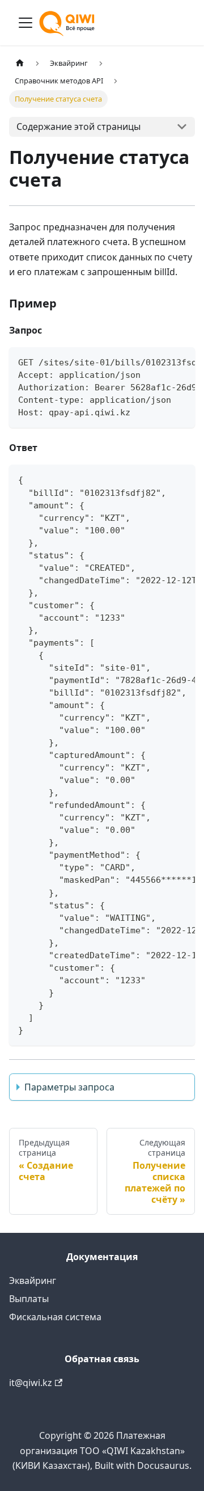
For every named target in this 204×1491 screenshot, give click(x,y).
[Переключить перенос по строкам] (160, 361)
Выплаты (29, 1298)
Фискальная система (55, 1317)
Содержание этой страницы (78, 126)
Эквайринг (32, 1280)
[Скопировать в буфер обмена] (181, 361)
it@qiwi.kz (30, 1382)
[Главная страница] (20, 63)
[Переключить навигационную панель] (25, 22)
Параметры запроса (69, 1087)
